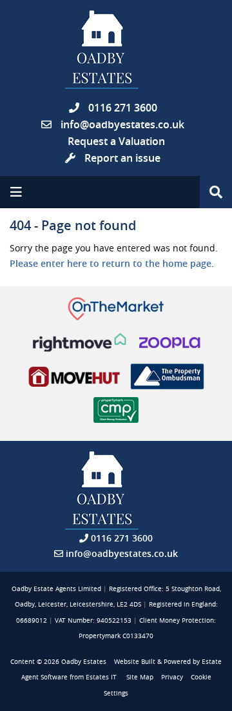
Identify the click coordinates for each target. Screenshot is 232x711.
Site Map (139, 677)
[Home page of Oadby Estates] (116, 50)
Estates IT (101, 677)
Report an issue (121, 158)
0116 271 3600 (121, 108)
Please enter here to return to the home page (110, 263)
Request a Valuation (116, 141)
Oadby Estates (83, 661)
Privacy (172, 677)
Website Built (134, 661)
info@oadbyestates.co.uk (122, 124)
